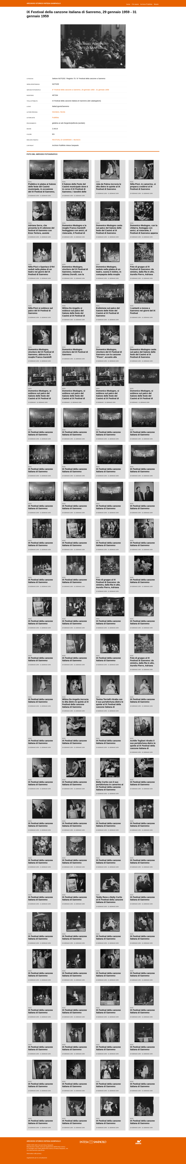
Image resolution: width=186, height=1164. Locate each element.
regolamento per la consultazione (37, 1157)
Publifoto (55, 118)
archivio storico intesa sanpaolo (44, 3)
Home (128, 4)
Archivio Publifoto (146, 4)
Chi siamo (135, 4)
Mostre (156, 4)
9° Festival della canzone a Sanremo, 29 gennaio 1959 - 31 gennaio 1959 (80, 90)
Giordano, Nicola (58, 112)
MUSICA (77, 140)
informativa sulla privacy (34, 1153)
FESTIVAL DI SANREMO (62, 140)
